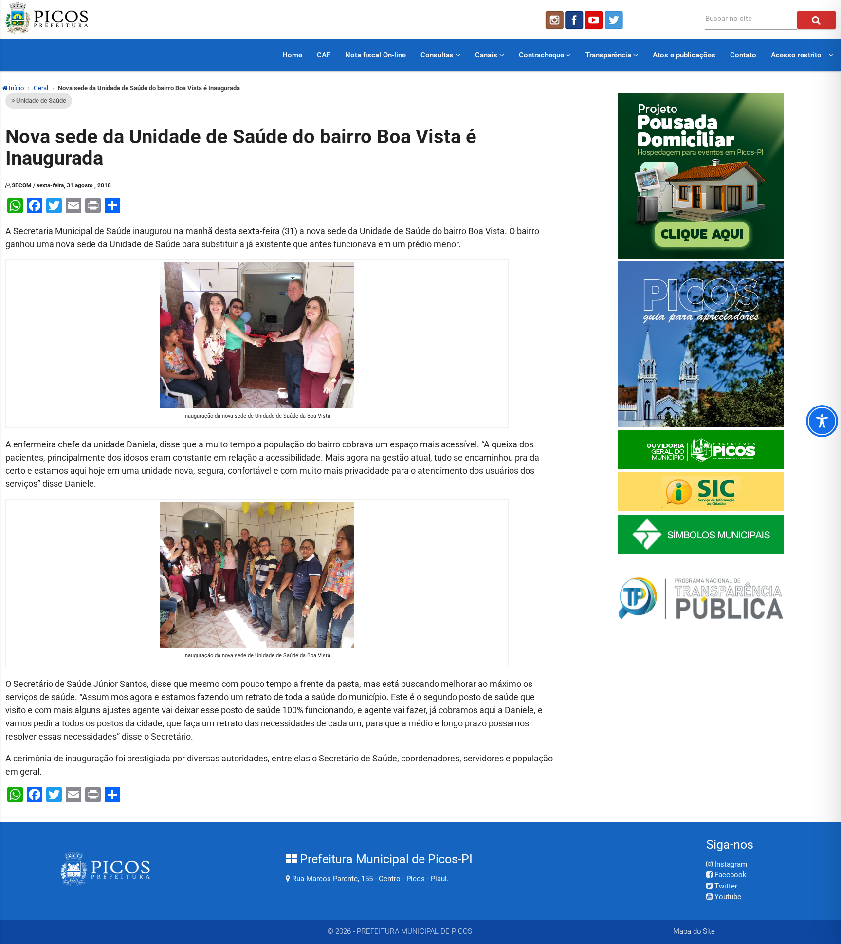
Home (292, 55)
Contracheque (542, 55)
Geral (41, 88)
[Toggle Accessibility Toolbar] (822, 421)
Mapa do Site (694, 931)
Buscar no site (728, 18)
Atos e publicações (684, 55)
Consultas (438, 55)
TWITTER (615, 20)
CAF (323, 55)
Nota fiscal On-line (375, 55)
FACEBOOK (574, 20)
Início (15, 88)
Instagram (730, 864)
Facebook (730, 874)
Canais (487, 55)
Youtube (727, 896)
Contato (743, 55)
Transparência (609, 55)
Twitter (725, 886)
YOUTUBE (595, 20)
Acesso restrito (796, 55)
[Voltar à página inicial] (46, 31)
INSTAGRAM (554, 20)
